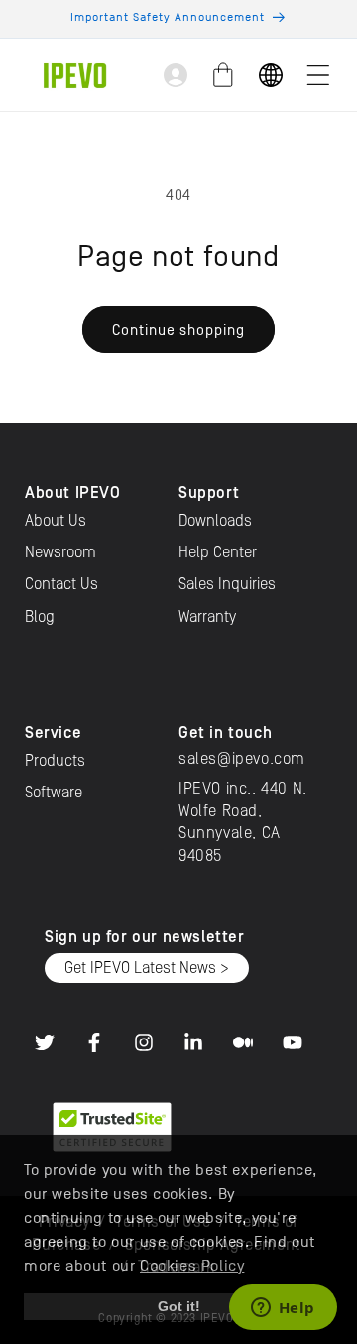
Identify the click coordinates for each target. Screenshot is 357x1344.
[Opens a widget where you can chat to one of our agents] (282, 1309)
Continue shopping (178, 329)
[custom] (44, 1042)
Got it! (179, 1306)
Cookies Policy (192, 1266)
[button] (318, 75)
